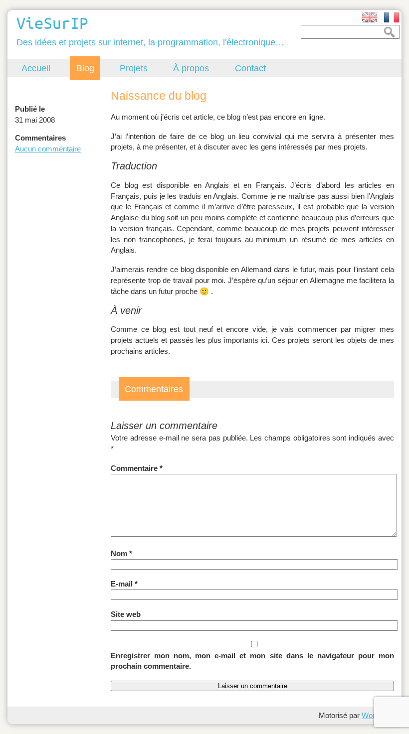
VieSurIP (52, 22)
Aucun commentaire (48, 149)
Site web (126, 614)
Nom (121, 553)
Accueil (35, 68)
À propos (191, 68)
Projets (134, 68)
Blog (85, 68)
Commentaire (137, 468)
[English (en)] (369, 17)
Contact (250, 68)
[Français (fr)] (391, 17)
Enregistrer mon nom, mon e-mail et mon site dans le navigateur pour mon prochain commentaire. (252, 661)
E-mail (124, 584)
